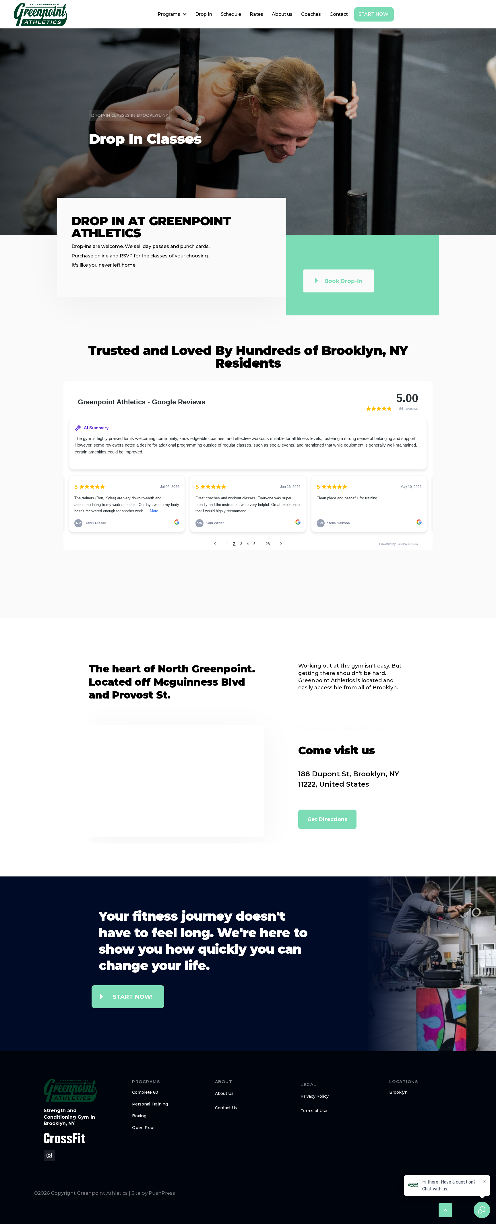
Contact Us (226, 1107)
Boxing (139, 1115)
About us (282, 14)
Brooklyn (398, 1092)
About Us (224, 1093)
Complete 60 (145, 1092)
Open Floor (143, 1127)
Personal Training (150, 1104)
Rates (256, 14)
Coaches (311, 14)
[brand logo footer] (70, 1090)
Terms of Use (314, 1110)
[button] (172, 14)
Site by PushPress (153, 1193)
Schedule (231, 14)
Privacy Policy (314, 1096)
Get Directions (327, 819)
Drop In (203, 14)
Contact (339, 14)
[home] (40, 14)
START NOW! (374, 14)
